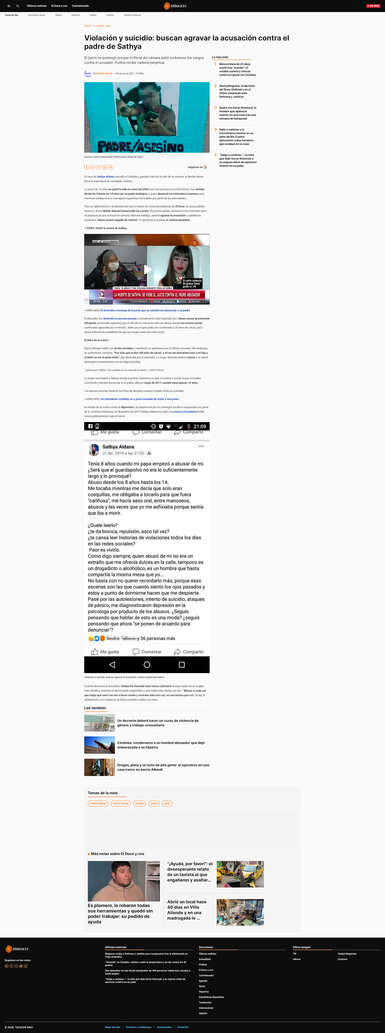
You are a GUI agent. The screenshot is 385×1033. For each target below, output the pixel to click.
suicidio (139, 803)
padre (154, 803)
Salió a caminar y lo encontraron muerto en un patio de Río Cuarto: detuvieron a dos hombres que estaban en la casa (236, 137)
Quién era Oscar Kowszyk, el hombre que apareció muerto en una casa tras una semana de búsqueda (237, 113)
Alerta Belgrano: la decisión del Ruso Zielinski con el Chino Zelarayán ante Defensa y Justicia (237, 91)
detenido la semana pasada (120, 318)
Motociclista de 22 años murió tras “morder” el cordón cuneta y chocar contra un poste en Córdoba (237, 69)
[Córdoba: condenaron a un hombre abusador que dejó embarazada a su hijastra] (99, 745)
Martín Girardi (104, 73)
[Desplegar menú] (6, 6)
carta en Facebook (185, 411)
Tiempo (58, 15)
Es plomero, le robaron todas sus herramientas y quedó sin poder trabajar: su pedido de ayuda (120, 913)
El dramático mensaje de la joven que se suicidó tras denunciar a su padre (145, 310)
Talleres (93, 15)
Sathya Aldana (105, 176)
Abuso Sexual (120, 803)
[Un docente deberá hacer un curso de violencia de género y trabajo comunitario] (99, 722)
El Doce (87, 26)
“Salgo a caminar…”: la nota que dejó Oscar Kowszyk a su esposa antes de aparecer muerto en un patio (238, 160)
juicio (167, 803)
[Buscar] (18, 6)
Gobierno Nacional (132, 15)
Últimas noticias (37, 5)
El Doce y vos (59, 5)
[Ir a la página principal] (175, 6)
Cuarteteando (80, 5)
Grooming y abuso (36, 15)
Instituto (110, 15)
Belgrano (75, 15)
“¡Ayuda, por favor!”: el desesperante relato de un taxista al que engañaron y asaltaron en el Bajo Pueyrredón (190, 874)
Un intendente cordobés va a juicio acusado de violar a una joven (140, 399)
